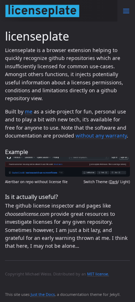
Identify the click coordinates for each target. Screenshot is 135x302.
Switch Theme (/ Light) (107, 181)
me (28, 111)
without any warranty (101, 135)
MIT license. (98, 274)
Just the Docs (43, 294)
